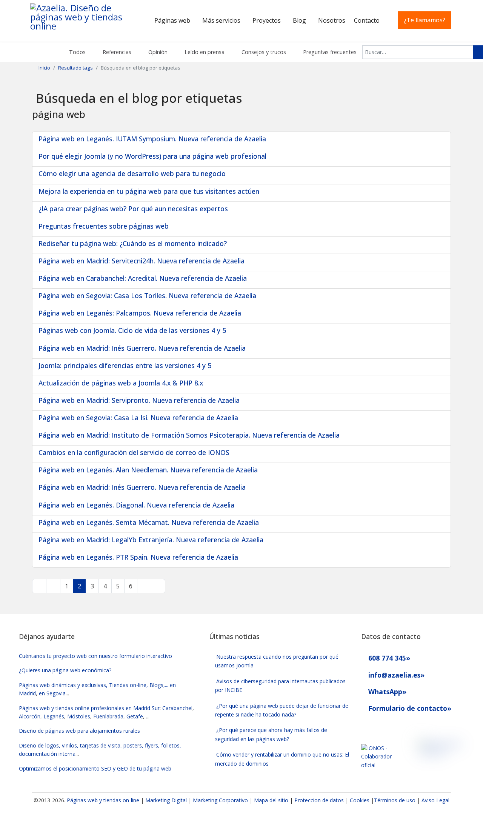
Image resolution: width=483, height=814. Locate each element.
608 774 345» (388, 657)
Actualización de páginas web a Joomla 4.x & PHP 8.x (120, 382)
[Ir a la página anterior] (53, 586)
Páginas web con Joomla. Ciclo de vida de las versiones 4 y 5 (132, 330)
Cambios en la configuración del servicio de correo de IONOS (133, 452)
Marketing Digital (166, 800)
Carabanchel (177, 708)
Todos (77, 52)
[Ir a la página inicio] (39, 586)
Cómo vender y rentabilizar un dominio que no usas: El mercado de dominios (282, 759)
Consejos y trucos (263, 52)
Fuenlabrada (108, 716)
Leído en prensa (204, 52)
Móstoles (78, 716)
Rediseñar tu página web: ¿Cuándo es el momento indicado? (132, 243)
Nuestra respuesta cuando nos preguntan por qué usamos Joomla (277, 661)
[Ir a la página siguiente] (144, 586)
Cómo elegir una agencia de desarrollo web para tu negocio (132, 173)
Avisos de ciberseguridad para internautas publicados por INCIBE (280, 685)
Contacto (367, 20)
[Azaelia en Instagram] (392, 726)
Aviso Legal (435, 800)
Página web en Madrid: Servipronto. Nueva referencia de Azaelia (139, 400)
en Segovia (52, 693)
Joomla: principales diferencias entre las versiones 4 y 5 (124, 365)
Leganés (53, 716)
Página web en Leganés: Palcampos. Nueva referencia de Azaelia (139, 312)
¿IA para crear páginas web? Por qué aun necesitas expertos (133, 208)
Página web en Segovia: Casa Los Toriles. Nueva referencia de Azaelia (147, 295)
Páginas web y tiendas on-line (103, 800)
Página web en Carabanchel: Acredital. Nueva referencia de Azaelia (142, 278)
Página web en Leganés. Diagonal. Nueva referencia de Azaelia (136, 504)
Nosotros (331, 20)
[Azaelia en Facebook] (364, 726)
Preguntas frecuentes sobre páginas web (103, 226)
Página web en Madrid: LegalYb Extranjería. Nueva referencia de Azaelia (150, 539)
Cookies (359, 800)
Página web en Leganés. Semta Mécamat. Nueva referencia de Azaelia (148, 522)
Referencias (116, 52)
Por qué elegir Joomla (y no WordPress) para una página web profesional (152, 156)
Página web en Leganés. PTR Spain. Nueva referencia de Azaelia (138, 557)
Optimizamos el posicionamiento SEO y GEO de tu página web (95, 768)
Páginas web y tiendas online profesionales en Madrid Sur (89, 708)
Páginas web (172, 20)
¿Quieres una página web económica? (65, 670)
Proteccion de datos (319, 800)
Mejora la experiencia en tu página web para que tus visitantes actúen (148, 191)
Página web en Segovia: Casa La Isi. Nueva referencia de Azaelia (138, 417)
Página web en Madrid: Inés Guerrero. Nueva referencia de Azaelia (142, 348)
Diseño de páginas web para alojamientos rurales (79, 730)
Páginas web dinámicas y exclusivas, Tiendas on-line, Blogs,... (93, 685)
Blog (299, 20)
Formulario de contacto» (408, 708)
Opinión (157, 52)
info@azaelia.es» (395, 674)
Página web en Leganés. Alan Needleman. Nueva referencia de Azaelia (148, 469)
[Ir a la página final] (158, 586)
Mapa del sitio (272, 800)
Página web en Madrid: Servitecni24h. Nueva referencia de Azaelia (141, 260)
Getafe (134, 716)
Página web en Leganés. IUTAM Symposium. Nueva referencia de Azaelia (152, 138)
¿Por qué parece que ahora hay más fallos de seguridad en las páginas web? (271, 734)
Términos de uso (394, 800)
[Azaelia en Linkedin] (378, 726)
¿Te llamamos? (424, 20)
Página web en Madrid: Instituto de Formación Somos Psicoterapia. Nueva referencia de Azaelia (189, 434)
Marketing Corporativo (220, 800)
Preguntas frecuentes (329, 52)
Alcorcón (29, 716)
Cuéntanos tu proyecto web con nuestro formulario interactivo (95, 655)
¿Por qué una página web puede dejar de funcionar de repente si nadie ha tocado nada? (282, 710)
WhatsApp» (386, 691)
